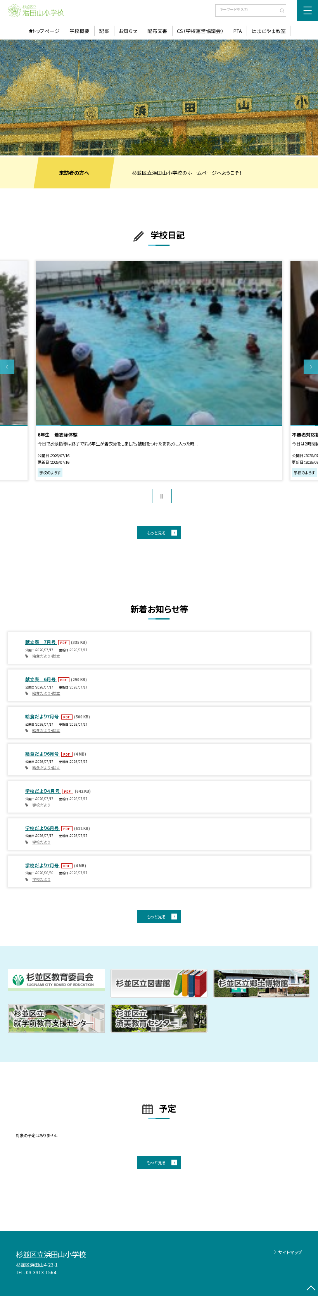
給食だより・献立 (46, 656)
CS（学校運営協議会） (200, 31)
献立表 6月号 (41, 679)
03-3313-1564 (41, 1272)
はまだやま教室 (269, 31)
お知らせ (128, 31)
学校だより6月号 (42, 828)
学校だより (41, 805)
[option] (159, 97)
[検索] (279, 11)
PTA (237, 31)
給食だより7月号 (42, 716)
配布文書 (157, 31)
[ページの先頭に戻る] (311, 1289)
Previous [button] (7, 367)
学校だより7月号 (42, 865)
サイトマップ (290, 1252)
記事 (104, 31)
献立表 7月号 (41, 642)
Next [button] (311, 367)
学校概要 (79, 31)
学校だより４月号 (43, 790)
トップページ (46, 31)
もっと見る (156, 533)
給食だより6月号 (42, 753)
